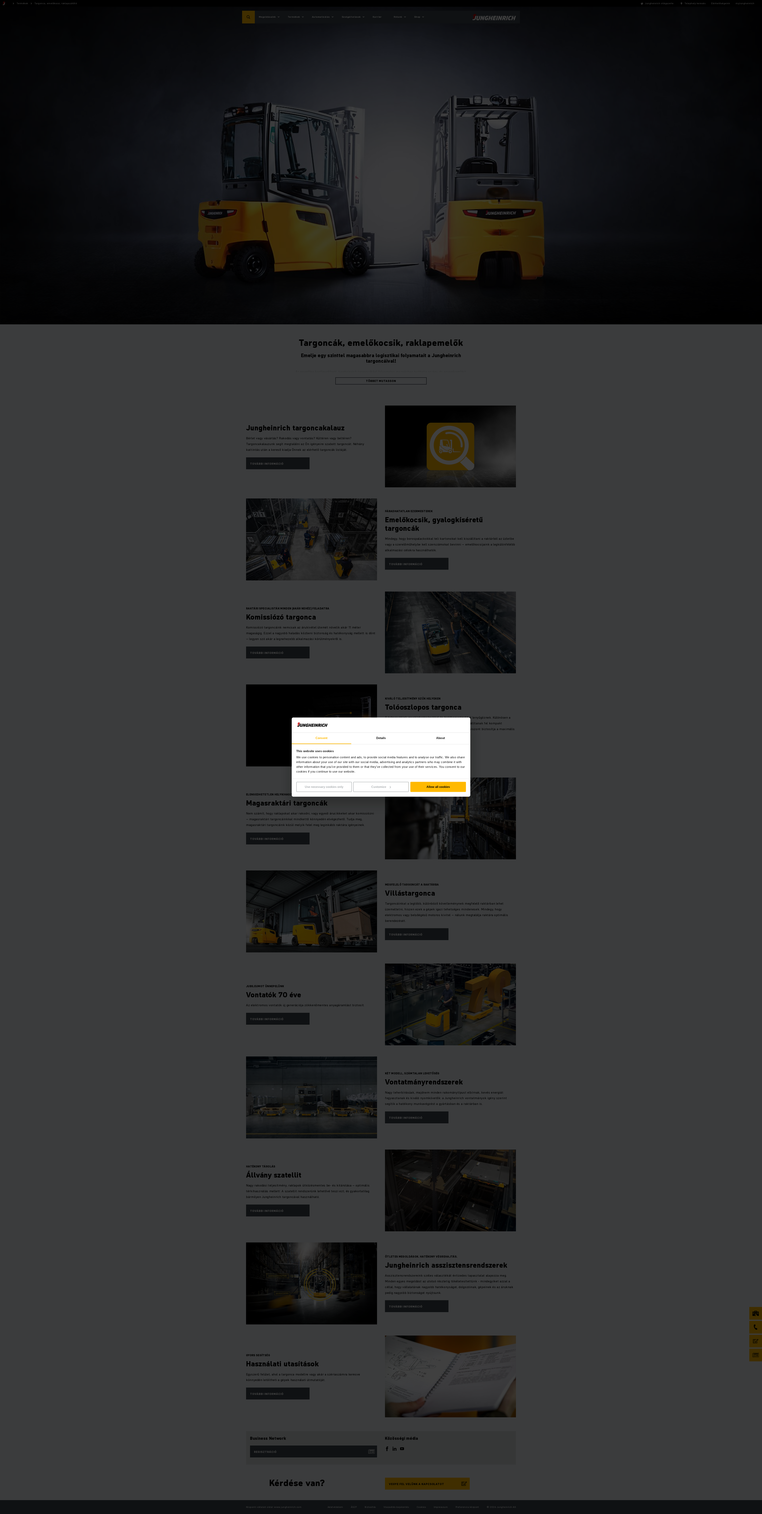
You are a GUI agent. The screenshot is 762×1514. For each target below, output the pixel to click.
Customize (378, 786)
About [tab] (440, 738)
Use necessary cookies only (324, 786)
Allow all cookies (438, 786)
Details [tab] (381, 738)
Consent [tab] (321, 738)
